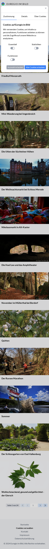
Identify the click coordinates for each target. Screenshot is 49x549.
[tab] (9, 16)
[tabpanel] (24, 46)
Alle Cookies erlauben (35, 67)
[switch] (12, 48)
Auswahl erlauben (15, 67)
